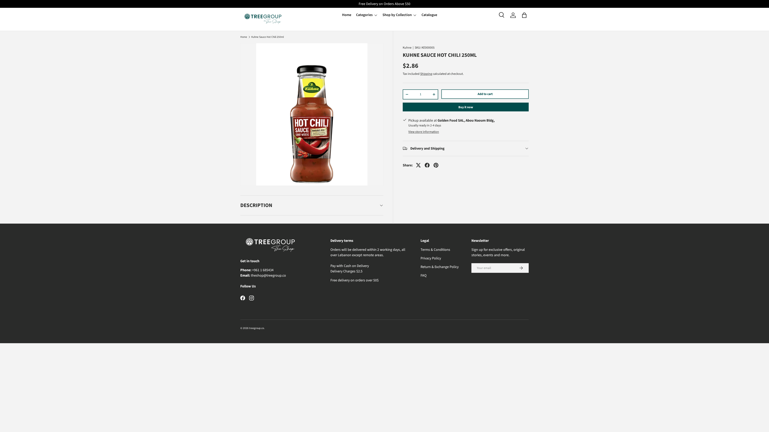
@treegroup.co (275, 275)
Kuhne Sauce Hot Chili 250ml (267, 37)
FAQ (424, 275)
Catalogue (429, 14)
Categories (364, 14)
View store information (423, 132)
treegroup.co (256, 328)
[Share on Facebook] (427, 165)
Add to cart (485, 94)
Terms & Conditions (435, 249)
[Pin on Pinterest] (436, 165)
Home (346, 14)
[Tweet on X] (418, 165)
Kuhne (407, 47)
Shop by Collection (397, 14)
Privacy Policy (431, 258)
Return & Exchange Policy (440, 266)
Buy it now (465, 107)
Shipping (426, 74)
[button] (524, 15)
